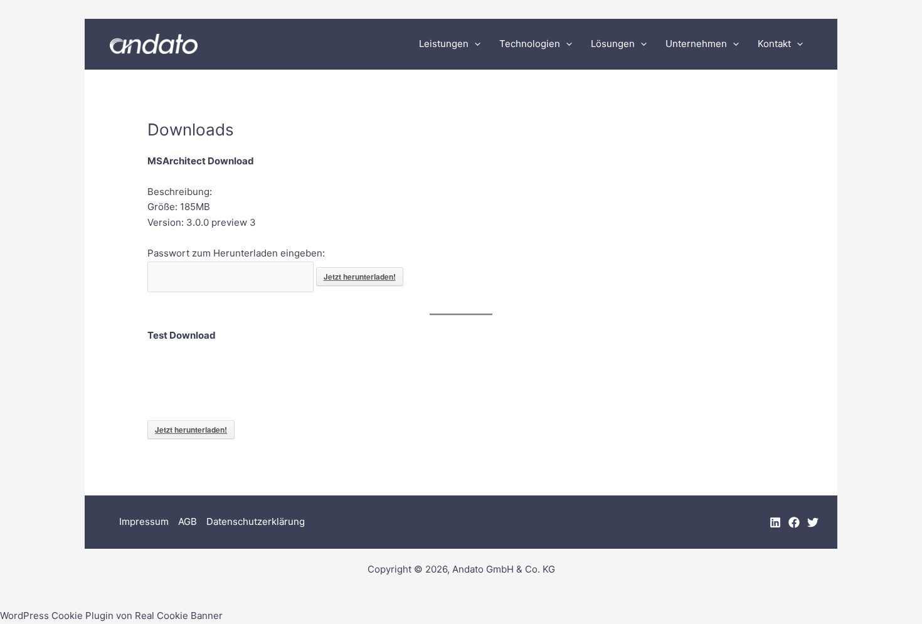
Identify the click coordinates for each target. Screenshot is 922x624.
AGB (187, 521)
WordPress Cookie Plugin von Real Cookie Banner (111, 615)
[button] (474, 44)
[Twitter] (813, 522)
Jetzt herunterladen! (360, 276)
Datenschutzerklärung (255, 521)
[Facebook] (794, 522)
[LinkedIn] (775, 522)
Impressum (144, 521)
